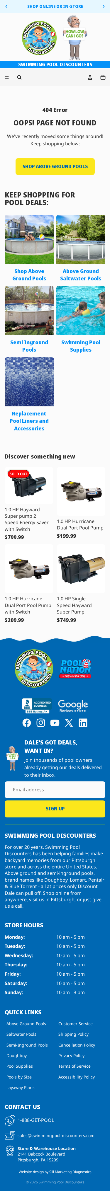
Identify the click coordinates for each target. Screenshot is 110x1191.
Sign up (55, 808)
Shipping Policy (73, 1034)
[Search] (19, 77)
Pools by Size (19, 1077)
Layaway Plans (20, 1087)
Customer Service (75, 1023)
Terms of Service (74, 1066)
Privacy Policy (71, 1055)
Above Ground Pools (26, 1023)
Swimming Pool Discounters (61, 1182)
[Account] (90, 77)
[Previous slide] (6, 6)
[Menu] (6, 77)
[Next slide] (103, 6)
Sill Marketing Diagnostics (70, 1171)
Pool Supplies (19, 1066)
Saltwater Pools (21, 1034)
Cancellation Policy (76, 1045)
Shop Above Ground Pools (55, 166)
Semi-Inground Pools (27, 1045)
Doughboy (16, 1055)
